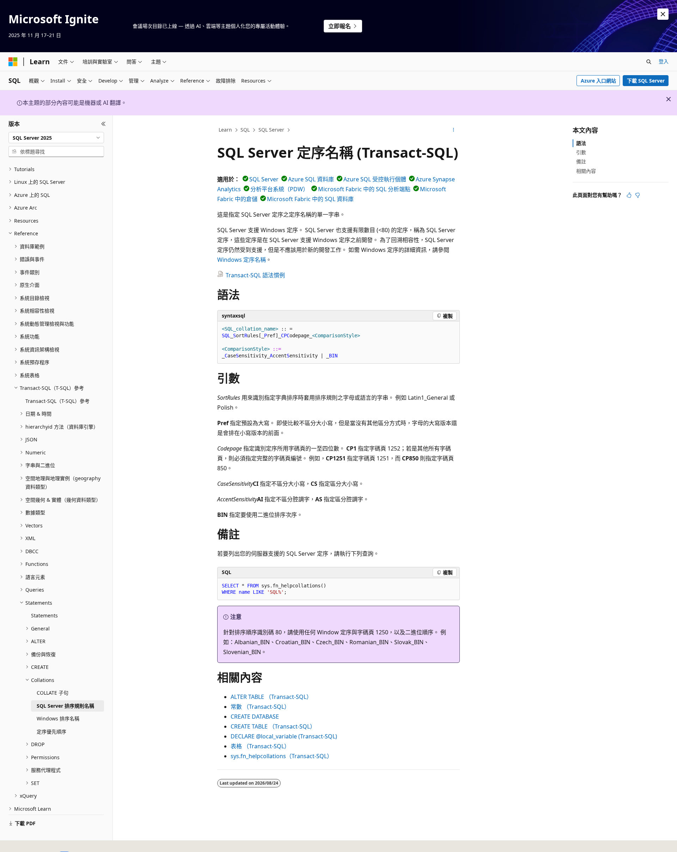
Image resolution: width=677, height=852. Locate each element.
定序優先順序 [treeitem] (51, 731)
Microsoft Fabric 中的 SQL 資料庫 (310, 199)
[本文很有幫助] (629, 195)
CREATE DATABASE (255, 716)
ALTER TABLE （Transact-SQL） (271, 697)
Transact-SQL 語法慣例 (255, 275)
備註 (581, 161)
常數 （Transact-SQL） (260, 707)
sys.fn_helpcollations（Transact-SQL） (282, 756)
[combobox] (56, 137)
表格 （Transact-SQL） (260, 746)
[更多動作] (453, 130)
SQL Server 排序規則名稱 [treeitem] (65, 705)
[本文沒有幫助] (637, 195)
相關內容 (586, 171)
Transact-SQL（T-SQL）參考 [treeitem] (57, 401)
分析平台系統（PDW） (279, 189)
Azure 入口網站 (598, 80)
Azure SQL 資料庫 (311, 179)
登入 (664, 61)
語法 (581, 143)
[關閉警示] (663, 14)
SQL (245, 129)
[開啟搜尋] (649, 61)
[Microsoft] (13, 61)
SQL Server (271, 129)
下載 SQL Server (646, 80)
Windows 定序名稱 (241, 260)
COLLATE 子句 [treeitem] (52, 692)
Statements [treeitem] (44, 615)
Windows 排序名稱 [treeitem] (58, 718)
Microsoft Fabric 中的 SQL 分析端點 (364, 189)
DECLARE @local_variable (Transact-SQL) (284, 736)
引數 (581, 152)
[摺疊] (103, 123)
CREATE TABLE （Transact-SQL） (273, 726)
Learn (225, 129)
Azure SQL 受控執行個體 (374, 179)
